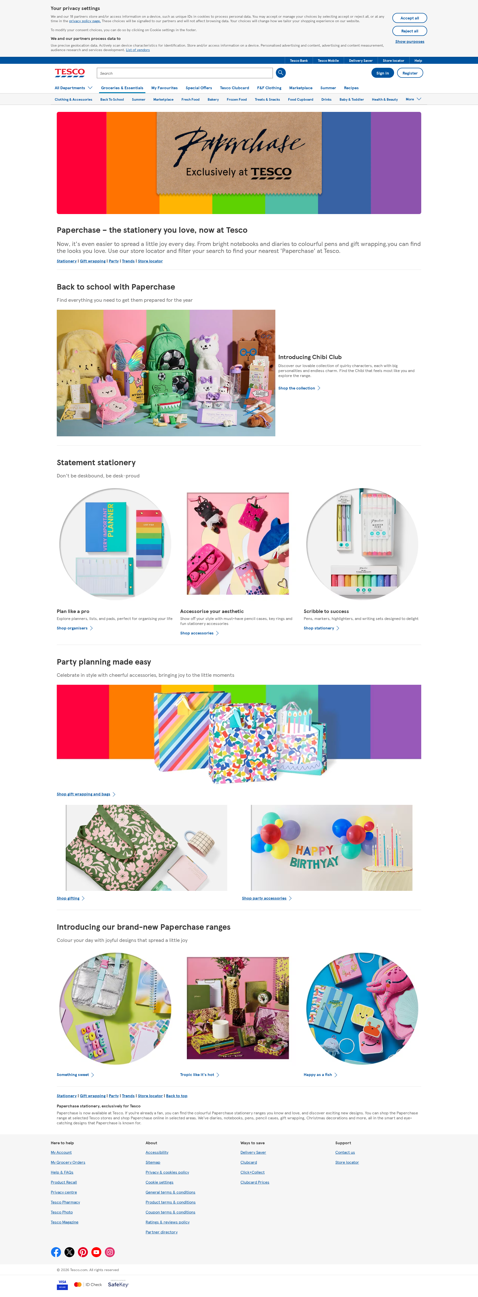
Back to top (176, 1095)
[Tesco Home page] (70, 73)
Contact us (345, 1152)
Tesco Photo (62, 1212)
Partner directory (162, 1232)
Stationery (67, 261)
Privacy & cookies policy (167, 1172)
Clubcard (248, 1162)
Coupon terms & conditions (170, 1212)
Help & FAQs (62, 1172)
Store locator (150, 261)
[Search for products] (281, 73)
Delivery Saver (253, 1152)
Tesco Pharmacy (65, 1202)
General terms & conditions (170, 1192)
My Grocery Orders (68, 1162)
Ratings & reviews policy (167, 1222)
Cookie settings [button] (160, 1182)
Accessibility (157, 1152)
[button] (299, 60)
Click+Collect (252, 1172)
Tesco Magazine (64, 1222)
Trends (128, 261)
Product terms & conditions (171, 1202)
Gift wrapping (93, 261)
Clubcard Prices (254, 1182)
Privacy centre (64, 1192)
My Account (61, 1152)
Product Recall (64, 1182)
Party (114, 261)
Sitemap (153, 1162)
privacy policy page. (85, 20)
